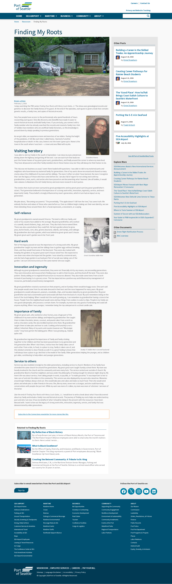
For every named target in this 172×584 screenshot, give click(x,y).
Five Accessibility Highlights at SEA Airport (132, 138)
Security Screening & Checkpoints (25, 520)
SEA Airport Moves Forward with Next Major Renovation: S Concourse (131, 185)
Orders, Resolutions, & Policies (141, 516)
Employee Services (59, 568)
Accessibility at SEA (20, 533)
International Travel (20, 529)
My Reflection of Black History (47, 432)
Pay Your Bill (88, 568)
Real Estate (76, 516)
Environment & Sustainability (111, 516)
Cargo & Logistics (78, 526)
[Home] (23, 6)
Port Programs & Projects (139, 533)
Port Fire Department (138, 529)
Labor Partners (107, 533)
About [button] (97, 16)
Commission (135, 510)
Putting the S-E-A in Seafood (131, 114)
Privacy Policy (80, 572)
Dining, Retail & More (21, 523)
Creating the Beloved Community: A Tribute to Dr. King (59, 459)
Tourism (75, 520)
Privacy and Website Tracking (138, 10)
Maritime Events (48, 526)
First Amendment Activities (23, 552)
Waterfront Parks (107, 526)
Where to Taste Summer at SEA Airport (129, 210)
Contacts (134, 543)
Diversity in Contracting (80, 510)
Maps (16, 536)
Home (19, 16)
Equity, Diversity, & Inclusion (140, 549)
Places (133, 536)
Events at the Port (108, 523)
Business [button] (66, 16)
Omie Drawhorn (130, 60)
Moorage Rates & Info (50, 523)
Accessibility (68, 572)
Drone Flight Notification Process (130, 232)
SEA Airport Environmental (23, 556)
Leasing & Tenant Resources (23, 543)
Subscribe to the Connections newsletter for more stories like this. (43, 414)
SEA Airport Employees (22, 539)
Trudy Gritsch (129, 125)
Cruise (45, 510)
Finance (133, 520)
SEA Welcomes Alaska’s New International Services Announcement (133, 167)
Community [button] (82, 16)
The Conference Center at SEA (24, 549)
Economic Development (80, 513)
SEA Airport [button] (32, 16)
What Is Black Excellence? (45, 445)
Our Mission (135, 506)
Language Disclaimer (53, 572)
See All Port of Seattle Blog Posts (141, 156)
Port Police (134, 526)
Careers (76, 568)
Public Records (136, 523)
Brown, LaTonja (19, 101)
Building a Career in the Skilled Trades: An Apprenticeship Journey (134, 51)
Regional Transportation (110, 529)
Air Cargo (17, 546)
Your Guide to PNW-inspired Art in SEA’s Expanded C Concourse (134, 218)
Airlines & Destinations (21, 510)
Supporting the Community (111, 506)
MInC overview (122, 236)
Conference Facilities (79, 523)
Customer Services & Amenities (24, 526)
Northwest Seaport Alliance (52, 533)
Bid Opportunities (78, 506)
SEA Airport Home (20, 506)
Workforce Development (110, 513)
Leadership (134, 513)
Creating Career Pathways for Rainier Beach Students (131, 73)
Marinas (46, 513)
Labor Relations (136, 539)
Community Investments (110, 520)
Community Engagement (110, 510)
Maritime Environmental (51, 520)
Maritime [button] (50, 16)
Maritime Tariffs (48, 529)
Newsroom (26, 21)
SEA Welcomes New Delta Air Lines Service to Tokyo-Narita (134, 198)
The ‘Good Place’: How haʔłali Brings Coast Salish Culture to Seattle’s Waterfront (132, 95)
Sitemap (40, 572)
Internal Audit (135, 546)
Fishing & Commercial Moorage (54, 516)
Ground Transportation (22, 516)
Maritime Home (48, 506)
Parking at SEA (19, 513)
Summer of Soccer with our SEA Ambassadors (131, 214)
